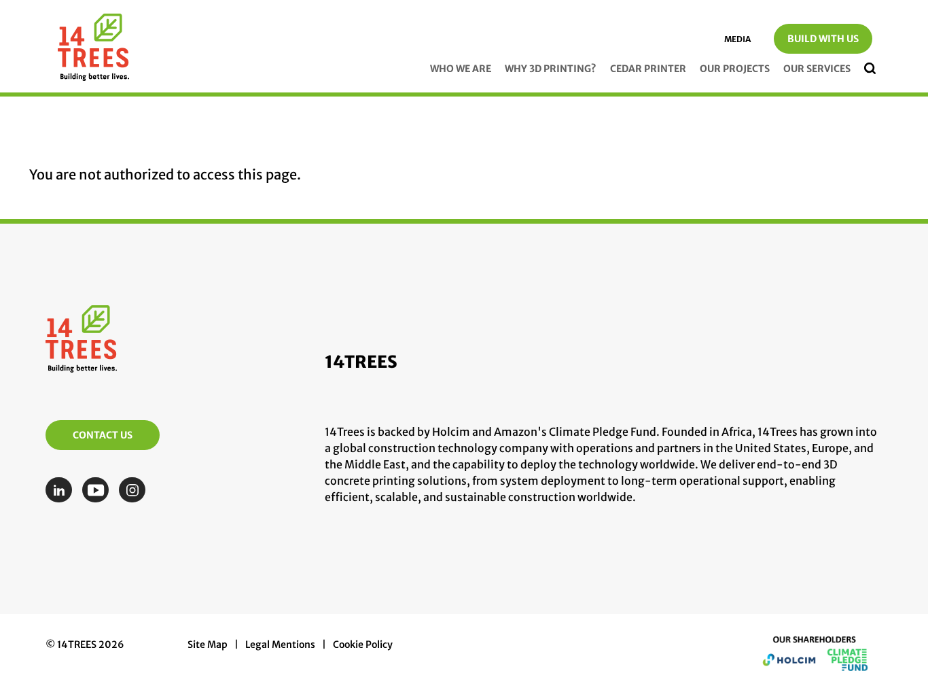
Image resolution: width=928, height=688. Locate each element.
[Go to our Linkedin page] (62, 489)
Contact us (102, 435)
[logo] (93, 50)
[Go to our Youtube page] (98, 489)
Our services (817, 69)
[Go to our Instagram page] (135, 489)
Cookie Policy (363, 644)
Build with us (823, 39)
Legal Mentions (280, 644)
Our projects (735, 69)
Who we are (460, 69)
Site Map (208, 644)
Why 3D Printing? (550, 69)
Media (737, 39)
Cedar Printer (648, 69)
